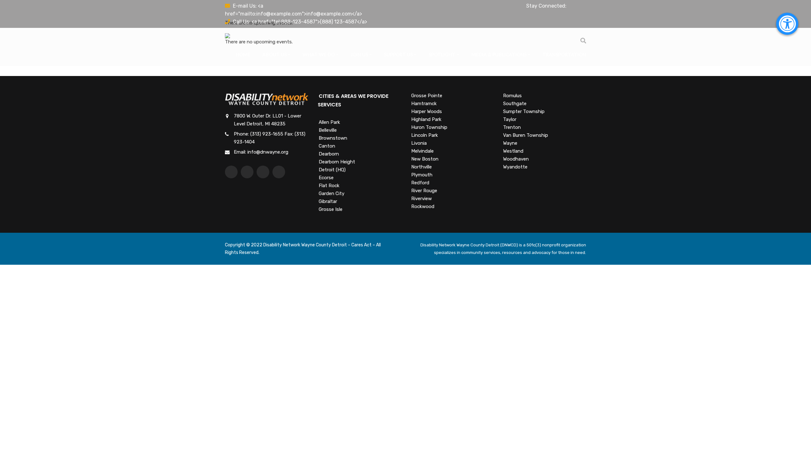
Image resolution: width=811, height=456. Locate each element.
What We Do (319, 54)
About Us (274, 54)
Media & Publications (499, 54)
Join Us (359, 54)
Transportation (564, 54)
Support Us (398, 54)
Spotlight (442, 54)
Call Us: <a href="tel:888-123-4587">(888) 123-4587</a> (300, 22)
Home (243, 54)
